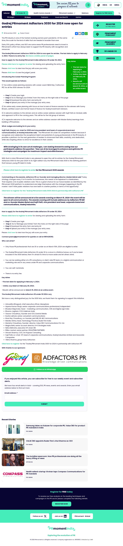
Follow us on (38, 516)
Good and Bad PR (61, 17)
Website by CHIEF (87, 540)
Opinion (78, 17)
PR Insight (10, 17)
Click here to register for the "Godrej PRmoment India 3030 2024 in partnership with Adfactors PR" (43, 191)
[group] (61, 5)
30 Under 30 (21, 13)
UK (111, 5)
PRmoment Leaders (66, 13)
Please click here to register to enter (17, 64)
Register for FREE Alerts (104, 13)
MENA (116, 5)
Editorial (6, 13)
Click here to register (11, 344)
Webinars (85, 13)
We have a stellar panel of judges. (40, 56)
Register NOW (61, 504)
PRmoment (82, 516)
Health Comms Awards (42, 13)
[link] (61, 5)
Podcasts (44, 17)
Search (119, 13)
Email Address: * (11, 393)
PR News (28, 17)
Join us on (59, 516)
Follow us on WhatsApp (46, 369)
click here (11, 72)
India (105, 5)
